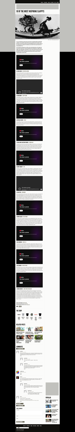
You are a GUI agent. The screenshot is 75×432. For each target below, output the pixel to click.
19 (30, 13)
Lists (20, 306)
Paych (25, 120)
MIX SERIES (52, 2)
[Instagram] (54, 1)
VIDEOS (49, 2)
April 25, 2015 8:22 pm (27, 364)
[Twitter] (52, 1)
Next (22, 348)
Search (17, 427)
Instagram (24, 192)
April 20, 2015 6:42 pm (27, 384)
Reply (21, 355)
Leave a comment (19, 408)
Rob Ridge (23, 13)
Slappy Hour (24, 95)
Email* (17, 418)
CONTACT (57, 2)
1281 (24, 167)
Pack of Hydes (24, 265)
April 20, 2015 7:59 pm (31, 391)
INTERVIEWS (45, 2)
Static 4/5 (24, 242)
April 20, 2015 (18, 13)
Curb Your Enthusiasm (28, 289)
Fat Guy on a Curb (26, 71)
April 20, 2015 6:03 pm (23, 372)
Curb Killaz (31, 142)
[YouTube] (56, 1)
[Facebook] (51, 1)
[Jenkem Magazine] (22, 1)
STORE (41, 425)
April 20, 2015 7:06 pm (23, 397)
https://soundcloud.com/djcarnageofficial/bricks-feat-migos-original (29, 400)
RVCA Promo (25, 216)
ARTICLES (42, 2)
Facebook (26, 303)
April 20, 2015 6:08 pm (23, 377)
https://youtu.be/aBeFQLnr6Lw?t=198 (25, 380)
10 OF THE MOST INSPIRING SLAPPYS (30, 11)
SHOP (55, 2)
